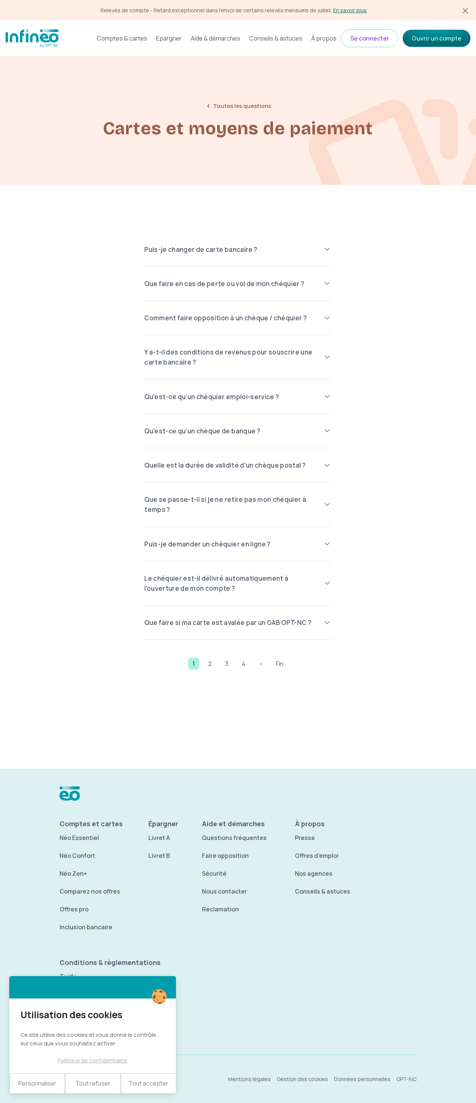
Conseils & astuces (275, 38)
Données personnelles (362, 1079)
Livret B (159, 856)
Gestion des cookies (302, 1079)
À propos (324, 38)
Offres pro (74, 909)
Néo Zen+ (73, 873)
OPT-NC (406, 1079)
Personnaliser (37, 1083)
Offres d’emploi (316, 856)
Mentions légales (249, 1079)
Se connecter (369, 38)
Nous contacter (224, 891)
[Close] (465, 10)
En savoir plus (350, 10)
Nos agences (313, 873)
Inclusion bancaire (86, 927)
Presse (305, 838)
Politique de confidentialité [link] (92, 1060)
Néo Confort (77, 856)
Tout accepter (148, 1083)
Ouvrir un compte (436, 38)
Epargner (169, 38)
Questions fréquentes (234, 838)
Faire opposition (225, 856)
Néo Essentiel (79, 838)
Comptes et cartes (91, 823)
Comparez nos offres (90, 891)
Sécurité (214, 873)
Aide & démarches (215, 38)
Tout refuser (92, 1083)
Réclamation (220, 909)
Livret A (159, 838)
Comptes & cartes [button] (122, 38)
